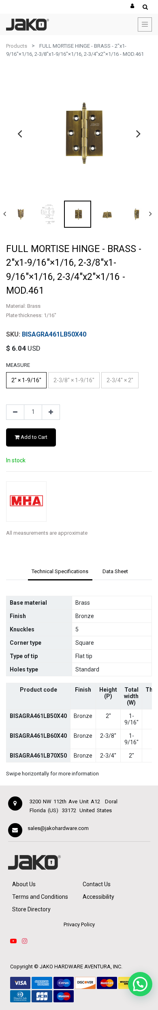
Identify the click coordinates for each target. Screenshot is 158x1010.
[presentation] (19, 133)
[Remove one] (15, 412)
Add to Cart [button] (33, 437)
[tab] (60, 571)
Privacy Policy (79, 924)
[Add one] (51, 412)
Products (16, 46)
